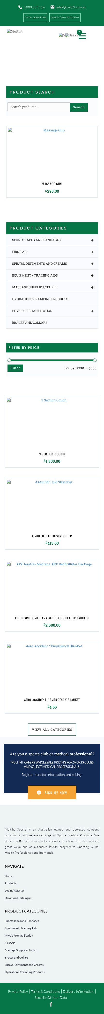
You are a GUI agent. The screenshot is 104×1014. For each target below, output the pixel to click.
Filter (15, 368)
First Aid (53, 252)
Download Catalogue (18, 898)
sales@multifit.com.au (71, 7)
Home (9, 876)
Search (79, 107)
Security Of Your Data (51, 997)
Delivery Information (78, 991)
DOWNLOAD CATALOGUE (65, 17)
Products (10, 883)
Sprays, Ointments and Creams (53, 263)
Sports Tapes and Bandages (53, 240)
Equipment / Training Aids (53, 275)
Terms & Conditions (45, 991)
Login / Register (35, 17)
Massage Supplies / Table (53, 287)
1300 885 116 (34, 7)
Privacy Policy (18, 991)
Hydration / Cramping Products (40, 299)
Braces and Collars (29, 322)
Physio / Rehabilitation (53, 311)
